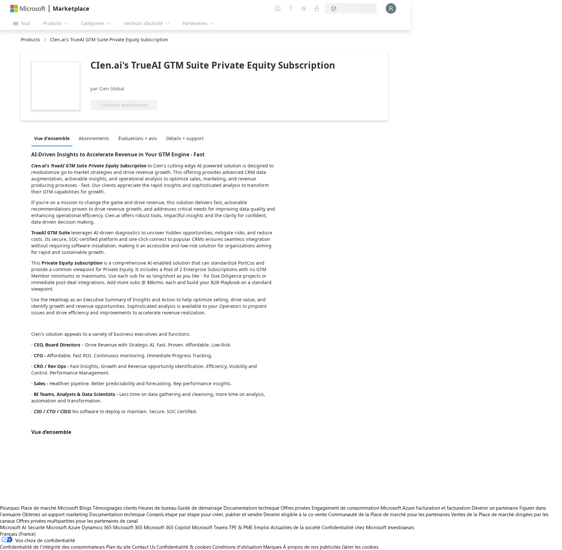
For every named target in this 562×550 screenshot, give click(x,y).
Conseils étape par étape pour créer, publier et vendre (204, 514)
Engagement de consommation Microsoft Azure (364, 507)
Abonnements (94, 138)
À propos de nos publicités (312, 546)
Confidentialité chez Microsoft (354, 527)
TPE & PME (241, 527)
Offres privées (295, 507)
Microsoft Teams (210, 527)
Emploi (261, 527)
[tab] (53, 138)
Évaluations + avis (137, 138)
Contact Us (143, 546)
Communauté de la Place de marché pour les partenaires (389, 514)
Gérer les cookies (360, 546)
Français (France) (18, 533)
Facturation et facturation (443, 507)
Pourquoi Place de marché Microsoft (39, 507)
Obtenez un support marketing (55, 514)
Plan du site (118, 546)
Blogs (85, 507)
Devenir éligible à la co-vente (295, 514)
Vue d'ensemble (52, 138)
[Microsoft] (28, 8)
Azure (74, 527)
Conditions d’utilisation (237, 546)
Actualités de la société (295, 527)
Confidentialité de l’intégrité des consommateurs (52, 546)
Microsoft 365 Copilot (167, 527)
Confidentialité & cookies (183, 546)
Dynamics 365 (97, 527)
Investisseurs (401, 527)
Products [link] (30, 39)
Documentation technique (251, 507)
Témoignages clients (115, 507)
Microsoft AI (13, 527)
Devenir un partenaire (495, 507)
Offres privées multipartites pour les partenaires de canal (77, 520)
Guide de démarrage (200, 507)
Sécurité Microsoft (47, 527)
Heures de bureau (157, 507)
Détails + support (185, 138)
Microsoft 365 (127, 527)
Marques (272, 546)
